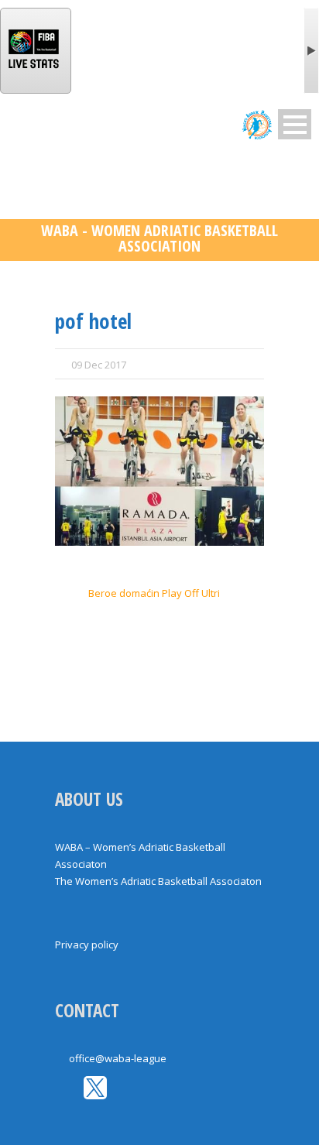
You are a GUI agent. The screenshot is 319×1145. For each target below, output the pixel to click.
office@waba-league (117, 1058)
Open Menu (294, 124)
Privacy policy (86, 944)
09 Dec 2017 (98, 365)
